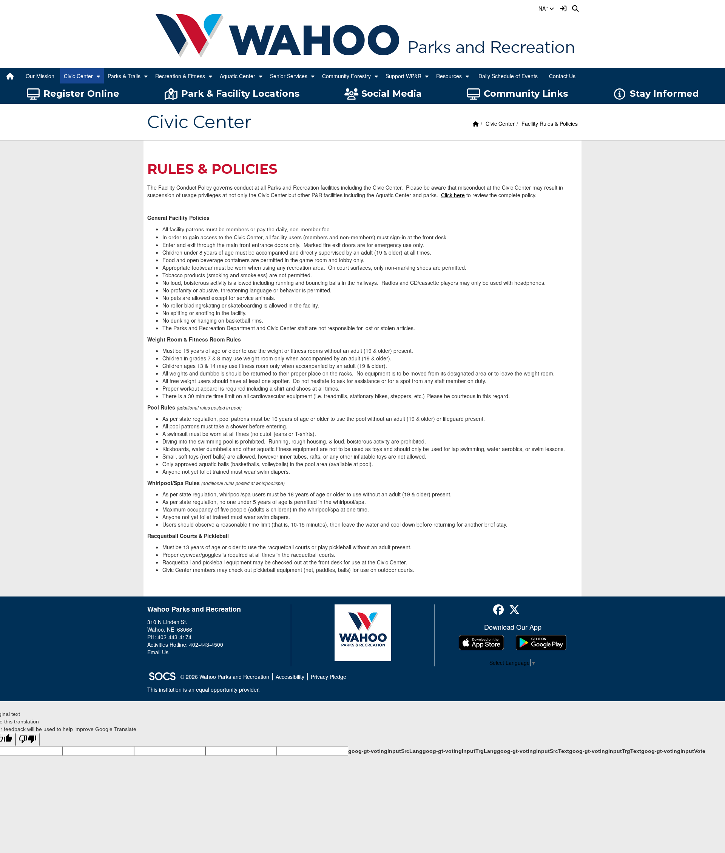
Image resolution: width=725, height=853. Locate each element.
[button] (98, 75)
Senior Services (288, 76)
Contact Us (562, 76)
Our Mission (40, 76)
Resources (449, 76)
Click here (453, 195)
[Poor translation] (27, 739)
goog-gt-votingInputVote (673, 751)
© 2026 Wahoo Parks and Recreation (224, 676)
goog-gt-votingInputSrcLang (385, 751)
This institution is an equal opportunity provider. (203, 689)
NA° (543, 8)
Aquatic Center (237, 76)
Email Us (157, 652)
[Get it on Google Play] (541, 642)
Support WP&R (403, 76)
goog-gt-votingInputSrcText (533, 751)
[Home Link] (10, 75)
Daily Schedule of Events (508, 76)
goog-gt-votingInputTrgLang (460, 751)
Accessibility (290, 676)
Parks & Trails (124, 76)
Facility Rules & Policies (549, 123)
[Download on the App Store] (481, 642)
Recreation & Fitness (180, 76)
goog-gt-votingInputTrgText (605, 751)
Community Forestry (346, 76)
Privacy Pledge (328, 676)
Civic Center (78, 76)
